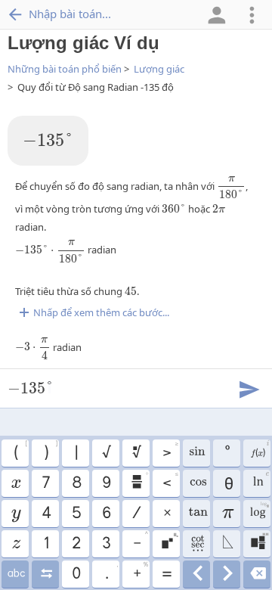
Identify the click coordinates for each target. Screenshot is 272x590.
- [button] (140, 541)
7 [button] (45, 483)
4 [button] (46, 513)
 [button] (197, 543)
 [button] (259, 451)
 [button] (139, 481)
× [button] (166, 513)
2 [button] (75, 543)
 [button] (227, 574)
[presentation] (48, 140)
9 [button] (105, 483)
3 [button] (105, 543)
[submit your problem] (248, 388)
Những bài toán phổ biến (65, 69)
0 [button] (75, 574)
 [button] (259, 541)
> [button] (170, 451)
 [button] (169, 541)
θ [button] (227, 483)
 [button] (257, 574)
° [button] (227, 453)
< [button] (170, 481)
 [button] (15, 543)
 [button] (45, 574)
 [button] (259, 511)
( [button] (20, 451)
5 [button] (76, 513)
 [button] (196, 453)
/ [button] (136, 513)
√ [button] (105, 453)
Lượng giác (159, 69)
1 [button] (45, 543)
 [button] (15, 574)
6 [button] (105, 513)
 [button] (15, 483)
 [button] (261, 481)
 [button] (15, 513)
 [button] (136, 453)
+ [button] (140, 572)
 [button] (196, 483)
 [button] (196, 574)
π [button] (227, 513)
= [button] (166, 574)
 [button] (196, 513)
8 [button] (76, 483)
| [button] (75, 453)
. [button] (111, 572)
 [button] (227, 543)
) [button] (50, 451)
